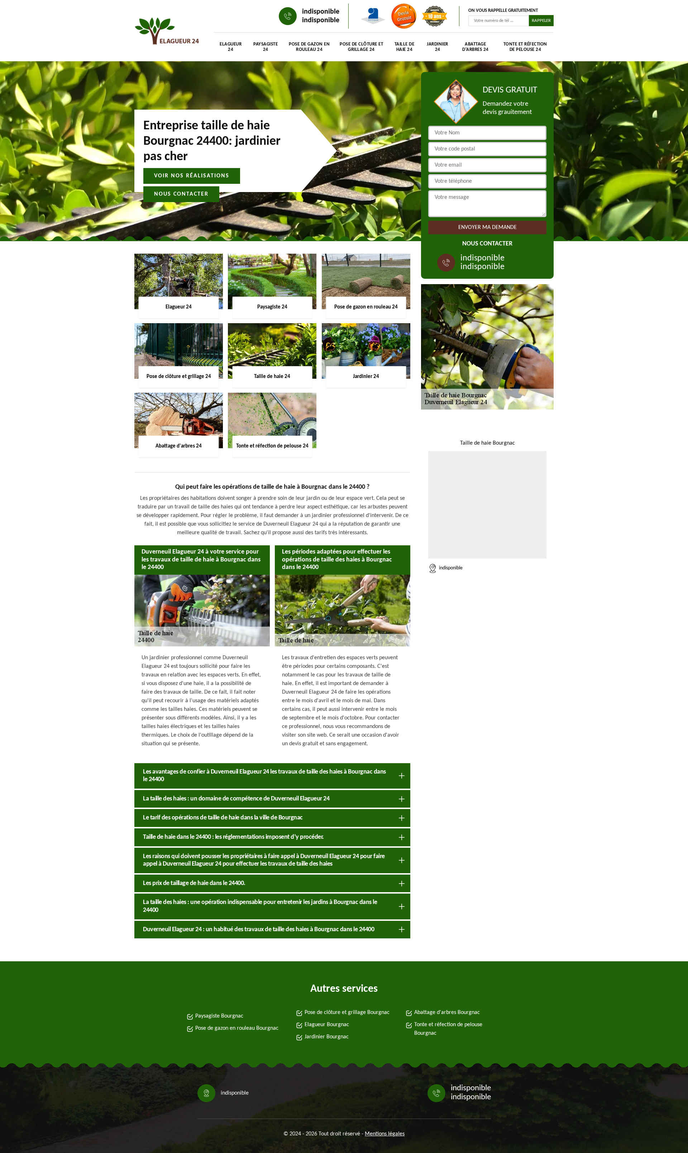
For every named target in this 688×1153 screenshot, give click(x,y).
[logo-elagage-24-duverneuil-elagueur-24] (167, 32)
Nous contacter (181, 194)
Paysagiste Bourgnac (219, 1016)
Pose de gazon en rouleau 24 (309, 47)
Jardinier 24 (437, 47)
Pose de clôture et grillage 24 (361, 47)
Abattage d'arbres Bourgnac (447, 1012)
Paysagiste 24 (265, 47)
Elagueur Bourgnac (327, 1025)
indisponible (320, 11)
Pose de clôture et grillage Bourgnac (347, 1012)
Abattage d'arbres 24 (475, 47)
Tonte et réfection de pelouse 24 (525, 47)
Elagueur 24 (231, 47)
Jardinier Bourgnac (327, 1037)
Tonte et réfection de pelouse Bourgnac (448, 1029)
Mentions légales (385, 1134)
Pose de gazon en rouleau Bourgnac (236, 1028)
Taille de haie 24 (405, 47)
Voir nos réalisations (191, 176)
